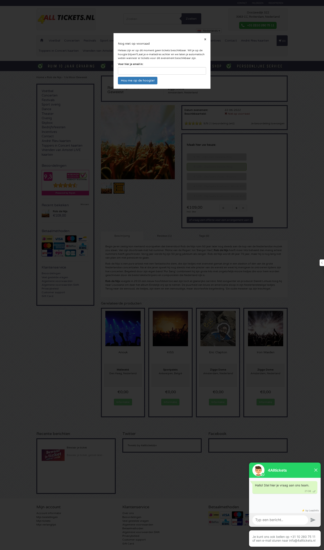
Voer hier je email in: (130, 64)
